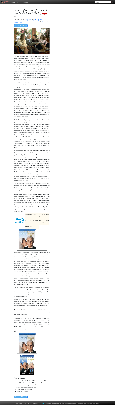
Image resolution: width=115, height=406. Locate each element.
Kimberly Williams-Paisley (33, 21)
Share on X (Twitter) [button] (21, 25)
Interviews (19, 2)
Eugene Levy (44, 21)
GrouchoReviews (6, 2)
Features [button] (25, 2)
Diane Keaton (18, 22)
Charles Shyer (28, 19)
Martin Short (22, 21)
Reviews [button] (13, 2)
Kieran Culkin (39, 19)
